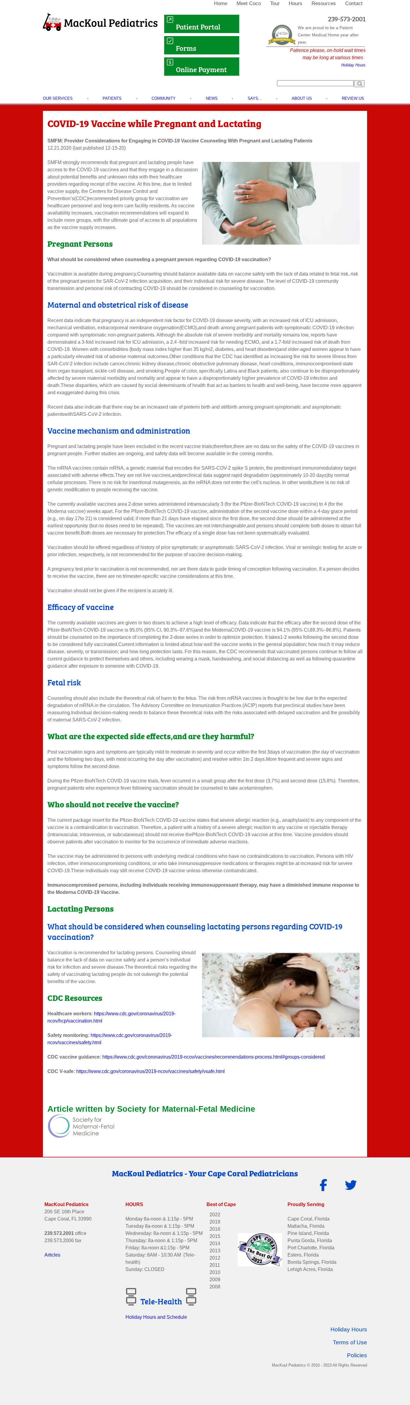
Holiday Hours (353, 65)
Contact (354, 3)
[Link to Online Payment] (169, 69)
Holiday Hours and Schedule (156, 1317)
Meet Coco (249, 3)
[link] (221, 3)
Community (164, 98)
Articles (52, 1254)
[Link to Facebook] (323, 1187)
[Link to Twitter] (351, 1187)
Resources (324, 3)
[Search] (359, 83)
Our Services (58, 98)
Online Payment (202, 69)
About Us (302, 98)
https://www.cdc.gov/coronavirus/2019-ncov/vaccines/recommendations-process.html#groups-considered (213, 1056)
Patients (112, 98)
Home (220, 3)
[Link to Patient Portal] (169, 23)
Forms (186, 47)
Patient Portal (199, 26)
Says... (255, 98)
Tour (275, 3)
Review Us (353, 98)
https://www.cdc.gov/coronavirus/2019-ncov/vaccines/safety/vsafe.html (150, 1071)
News (212, 98)
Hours (295, 3)
